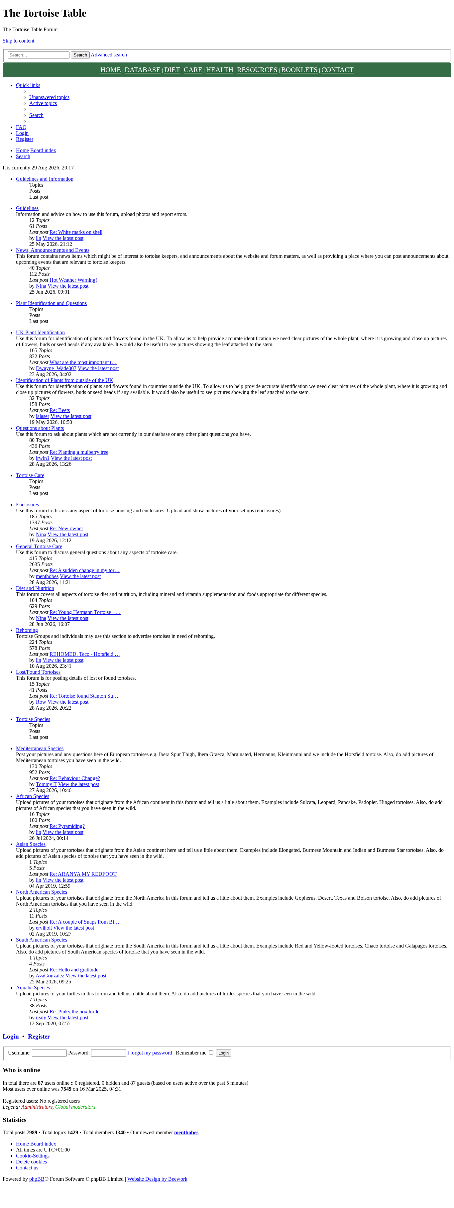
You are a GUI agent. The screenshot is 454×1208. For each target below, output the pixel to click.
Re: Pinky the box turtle (74, 1011)
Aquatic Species (33, 987)
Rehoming (27, 630)
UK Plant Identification (40, 332)
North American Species (41, 892)
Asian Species (31, 844)
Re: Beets (60, 410)
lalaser (42, 416)
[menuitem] (49, 97)
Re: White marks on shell (76, 232)
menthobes (47, 576)
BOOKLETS (299, 69)
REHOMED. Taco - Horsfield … (85, 654)
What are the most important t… (83, 362)
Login (11, 1036)
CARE (193, 69)
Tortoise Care (30, 475)
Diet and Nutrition (35, 588)
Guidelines (27, 208)
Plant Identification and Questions (51, 303)
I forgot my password (149, 1053)
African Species (32, 796)
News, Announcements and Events (52, 250)
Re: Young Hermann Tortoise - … (85, 612)
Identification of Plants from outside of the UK (64, 380)
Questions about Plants (40, 428)
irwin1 (43, 458)
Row (41, 702)
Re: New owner (66, 528)
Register (39, 1036)
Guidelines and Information (44, 179)
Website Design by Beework (157, 1179)
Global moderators (75, 1107)
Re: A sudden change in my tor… (85, 570)
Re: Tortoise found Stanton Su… (84, 696)
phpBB (37, 1179)
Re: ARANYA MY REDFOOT (83, 874)
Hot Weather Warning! (73, 280)
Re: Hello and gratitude (74, 969)
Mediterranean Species (39, 748)
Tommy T (46, 784)
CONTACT (337, 69)
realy (41, 1017)
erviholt (44, 928)
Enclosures (27, 504)
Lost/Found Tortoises (38, 672)
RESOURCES (257, 69)
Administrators (37, 1107)
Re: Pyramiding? (67, 826)
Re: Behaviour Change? (75, 778)
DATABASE (143, 69)
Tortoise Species (33, 719)
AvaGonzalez (50, 975)
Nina (41, 286)
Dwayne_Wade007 (56, 368)
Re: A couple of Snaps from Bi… (84, 922)
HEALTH (219, 69)
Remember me (192, 1053)
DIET (172, 69)
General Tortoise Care (39, 546)
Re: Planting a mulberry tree (79, 452)
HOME (110, 69)
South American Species (41, 940)
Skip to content (18, 41)
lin (38, 238)
